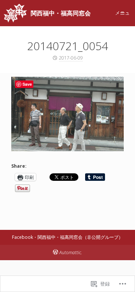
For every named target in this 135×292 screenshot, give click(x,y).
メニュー (122, 12)
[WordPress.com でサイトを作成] (55, 252)
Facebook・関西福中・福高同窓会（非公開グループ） (67, 237)
